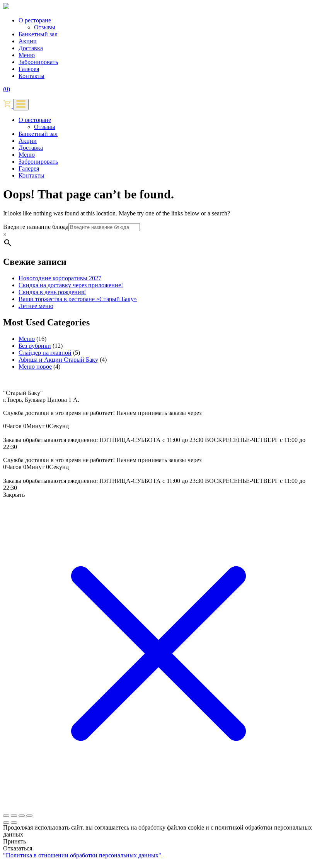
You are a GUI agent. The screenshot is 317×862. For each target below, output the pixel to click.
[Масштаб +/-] (6, 816)
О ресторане (35, 20)
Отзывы (44, 27)
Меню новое (35, 366)
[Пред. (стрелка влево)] (6, 822)
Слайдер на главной (45, 352)
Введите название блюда (35, 227)
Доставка (31, 48)
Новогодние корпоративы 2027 (60, 278)
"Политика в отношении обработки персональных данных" (82, 855)
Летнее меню (36, 306)
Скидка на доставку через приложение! (71, 285)
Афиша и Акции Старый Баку (58, 359)
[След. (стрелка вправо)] (14, 822)
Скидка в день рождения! (52, 292)
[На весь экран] (14, 816)
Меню (27, 55)
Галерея (29, 69)
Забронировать (38, 62)
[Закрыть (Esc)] (29, 816)
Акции (28, 41)
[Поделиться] (22, 816)
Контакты (31, 76)
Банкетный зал (38, 34)
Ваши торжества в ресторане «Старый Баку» (78, 299)
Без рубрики (35, 345)
